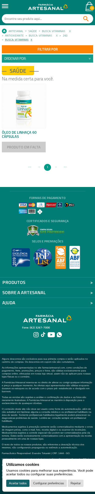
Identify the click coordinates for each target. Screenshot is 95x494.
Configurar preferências (48, 483)
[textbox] (47, 18)
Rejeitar (76, 483)
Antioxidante (14, 35)
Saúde (32, 31)
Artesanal (16, 31)
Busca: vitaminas (53, 31)
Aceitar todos (18, 483)
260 (65, 35)
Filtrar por (48, 49)
